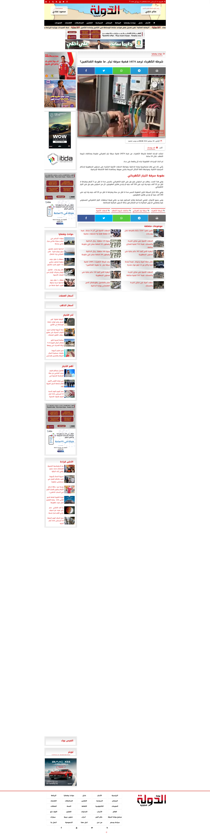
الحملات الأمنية (102, 210)
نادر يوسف (151, 147)
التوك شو (53, 811)
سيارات (53, 817)
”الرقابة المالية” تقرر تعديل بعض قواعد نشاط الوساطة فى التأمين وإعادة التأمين (140, 27)
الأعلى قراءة (66, 462)
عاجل (140, 23)
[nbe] (105, 44)
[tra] (60, 213)
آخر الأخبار (68, 315)
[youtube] (60, 2)
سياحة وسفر (115, 822)
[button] (47, 772)
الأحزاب (99, 811)
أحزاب (83, 817)
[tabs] (46, 2)
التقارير (90, 23)
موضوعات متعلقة (153, 226)
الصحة (69, 806)
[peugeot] (60, 130)
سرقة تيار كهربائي (140, 210)
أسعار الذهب (66, 305)
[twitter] (63, 2)
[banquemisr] (105, 34)
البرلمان (109, 23)
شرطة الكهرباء (157, 210)
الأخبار (147, 23)
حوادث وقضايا (130, 23)
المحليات (84, 811)
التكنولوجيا (99, 806)
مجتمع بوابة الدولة (115, 817)
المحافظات (79, 23)
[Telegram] (139, 70)
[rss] (56, 2)
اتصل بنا (54, 822)
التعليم (68, 811)
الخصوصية (69, 822)
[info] (49, 2)
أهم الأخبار (67, 366)
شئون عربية (68, 817)
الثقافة (84, 806)
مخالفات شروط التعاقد (120, 210)
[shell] (60, 66)
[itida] (60, 159)
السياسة (99, 23)
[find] (53, 2)
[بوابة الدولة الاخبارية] (61, 772)
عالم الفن (98, 817)
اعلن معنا (84, 822)
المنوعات (58, 23)
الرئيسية (115, 795)
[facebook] (67, 2)
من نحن (99, 822)
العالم (115, 811)
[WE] (60, 93)
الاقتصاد (68, 23)
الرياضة (118, 23)
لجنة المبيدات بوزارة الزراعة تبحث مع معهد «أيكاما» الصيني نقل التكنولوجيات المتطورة (57, 27)
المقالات (54, 806)
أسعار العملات (66, 296)
